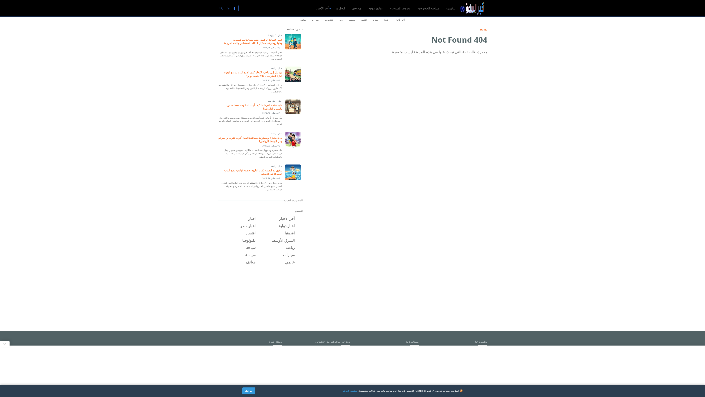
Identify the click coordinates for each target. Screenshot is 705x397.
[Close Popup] (5, 344)
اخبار (279, 35)
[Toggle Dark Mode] (228, 8)
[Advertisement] (261, 296)
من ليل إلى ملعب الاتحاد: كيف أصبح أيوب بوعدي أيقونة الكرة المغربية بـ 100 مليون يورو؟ (252, 74)
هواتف (303, 19)
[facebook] (234, 8)
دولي (341, 19)
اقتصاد (364, 19)
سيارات (315, 19)
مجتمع (352, 19)
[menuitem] (451, 8)
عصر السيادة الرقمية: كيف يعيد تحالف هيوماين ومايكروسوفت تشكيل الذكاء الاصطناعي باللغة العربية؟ (253, 41)
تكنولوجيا (329, 19)
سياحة (375, 19)
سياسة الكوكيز (350, 390)
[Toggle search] (221, 8)
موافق (248, 390)
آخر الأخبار (400, 19)
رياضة (386, 19)
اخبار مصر (271, 100)
